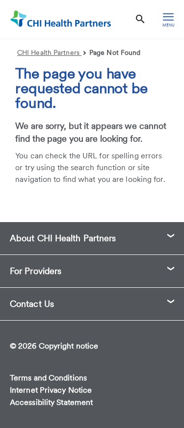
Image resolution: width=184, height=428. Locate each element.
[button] (92, 238)
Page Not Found (114, 52)
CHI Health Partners (49, 52)
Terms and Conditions (48, 377)
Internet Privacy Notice (51, 390)
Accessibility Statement (51, 402)
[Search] (140, 19)
